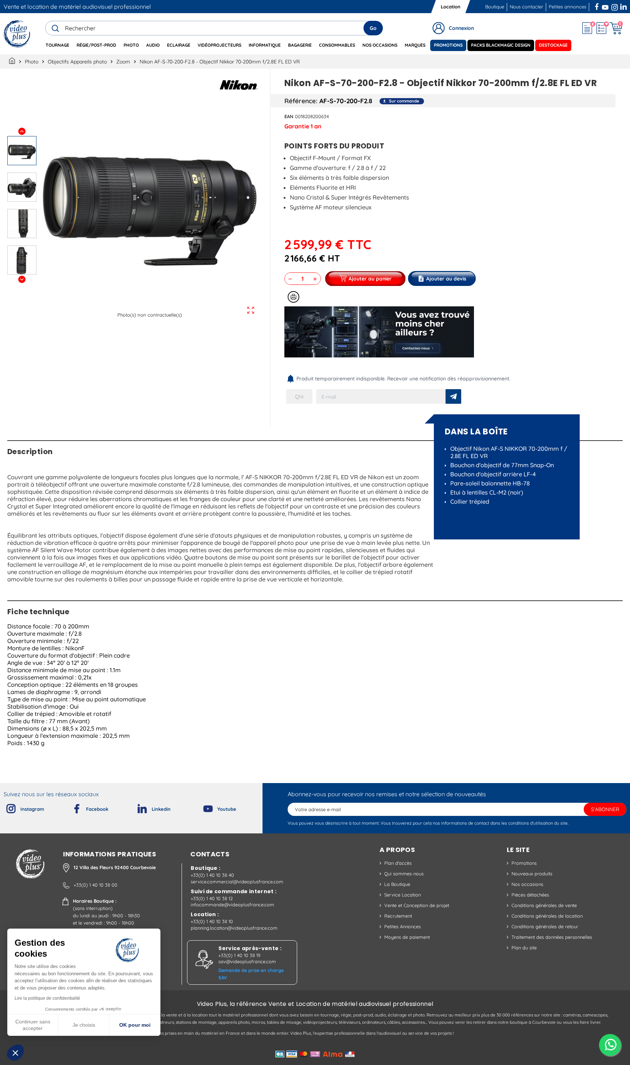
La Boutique (397, 884)
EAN (288, 116)
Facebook (598, 5)
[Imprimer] (293, 297)
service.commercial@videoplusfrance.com (237, 881)
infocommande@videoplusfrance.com (232, 904)
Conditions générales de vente (544, 905)
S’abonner (605, 809)
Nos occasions (527, 884)
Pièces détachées (530, 895)
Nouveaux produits (532, 873)
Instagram (615, 5)
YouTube (605, 5)
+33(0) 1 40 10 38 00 (95, 885)
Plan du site (524, 947)
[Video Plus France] (17, 33)
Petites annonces (567, 6)
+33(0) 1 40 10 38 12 (212, 898)
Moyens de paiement (407, 937)
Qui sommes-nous (404, 873)
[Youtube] (202, 807)
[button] (15, 1052)
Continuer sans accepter (32, 1025)
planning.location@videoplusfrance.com (234, 928)
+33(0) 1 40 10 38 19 (239, 955)
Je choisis (84, 1025)
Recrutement (398, 916)
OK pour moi (135, 1025)
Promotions (524, 863)
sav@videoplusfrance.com (247, 961)
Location (450, 6)
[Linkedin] (136, 807)
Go (373, 28)
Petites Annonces (402, 926)
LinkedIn (624, 5)
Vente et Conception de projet (416, 905)
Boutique (494, 6)
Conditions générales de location (547, 916)
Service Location (402, 895)
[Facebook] (70, 807)
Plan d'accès (398, 863)
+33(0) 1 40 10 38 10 (212, 921)
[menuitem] (57, 45)
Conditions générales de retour (545, 926)
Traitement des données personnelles (552, 937)
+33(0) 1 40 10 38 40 (212, 875)
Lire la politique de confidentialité (47, 998)
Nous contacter (526, 6)
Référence (300, 100)
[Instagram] (5, 807)
